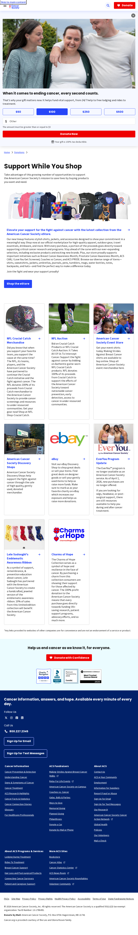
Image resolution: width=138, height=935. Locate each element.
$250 (86, 112)
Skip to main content (13, 2)
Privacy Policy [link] (29, 898)
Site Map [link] (15, 898)
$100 (52, 112)
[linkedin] (22, 718)
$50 (18, 112)
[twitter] (6, 718)
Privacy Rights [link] (45, 898)
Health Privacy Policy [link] (65, 898)
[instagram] (11, 718)
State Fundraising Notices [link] (121, 898)
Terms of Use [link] (99, 898)
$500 (119, 112)
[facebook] (17, 718)
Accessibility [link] (84, 898)
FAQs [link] (6, 898)
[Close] (133, 16)
